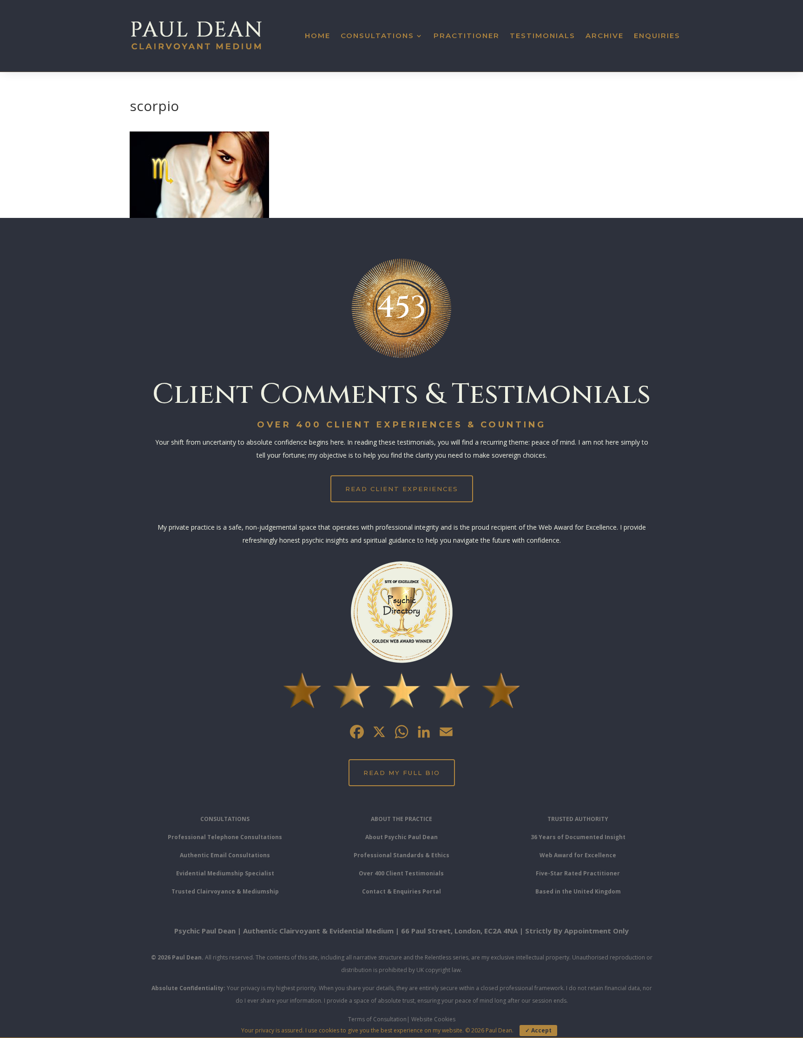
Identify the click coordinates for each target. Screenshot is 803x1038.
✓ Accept (538, 1030)
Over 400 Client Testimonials (401, 873)
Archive (605, 35)
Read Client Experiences (401, 489)
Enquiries (657, 35)
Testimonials (542, 35)
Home (317, 35)
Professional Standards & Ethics (401, 855)
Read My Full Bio (401, 772)
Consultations (377, 35)
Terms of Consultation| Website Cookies (401, 1019)
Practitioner (467, 35)
